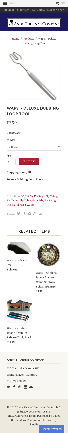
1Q (22, 196)
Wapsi (30, 204)
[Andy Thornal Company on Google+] (19, 387)
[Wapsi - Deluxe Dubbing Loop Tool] (34, 76)
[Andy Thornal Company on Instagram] (25, 387)
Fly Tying (12, 200)
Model (11, 140)
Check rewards (52, 429)
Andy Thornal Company (31, 407)
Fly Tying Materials (31, 200)
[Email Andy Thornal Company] (31, 387)
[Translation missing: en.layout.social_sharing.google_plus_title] (34, 213)
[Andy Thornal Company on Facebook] (14, 387)
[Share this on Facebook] (23, 213)
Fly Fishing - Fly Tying (43, 196)
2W (27, 196)
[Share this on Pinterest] (28, 213)
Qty (9, 155)
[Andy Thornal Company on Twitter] (8, 387)
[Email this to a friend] (39, 213)
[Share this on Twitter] (17, 213)
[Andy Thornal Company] (34, 21)
